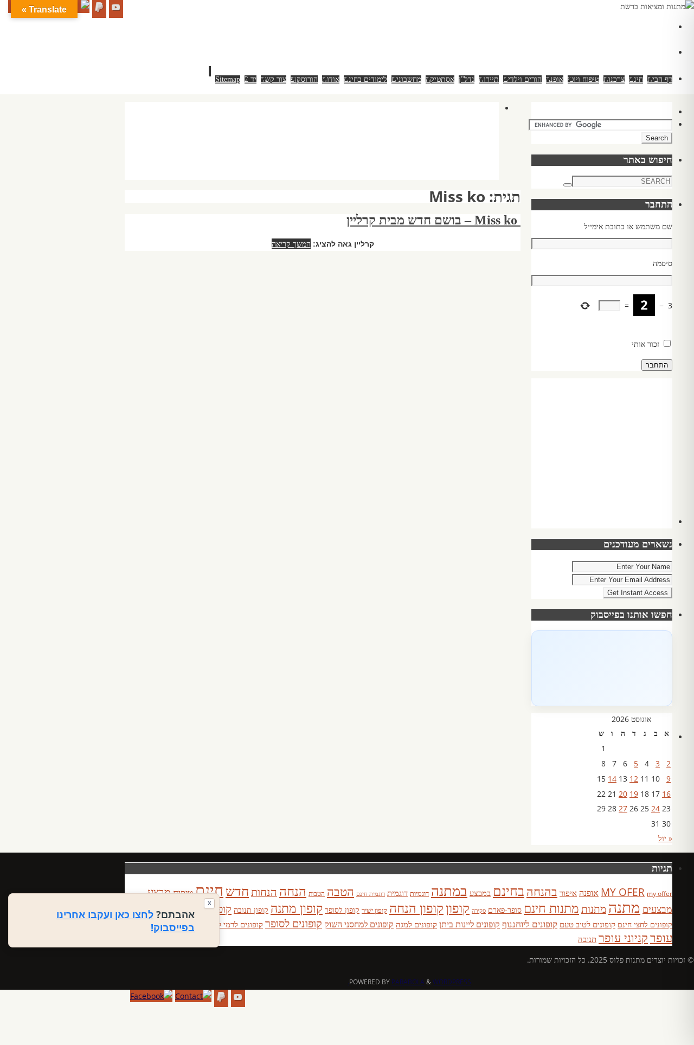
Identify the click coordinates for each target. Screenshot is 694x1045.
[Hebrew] (609, 25)
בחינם (508, 890)
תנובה (587, 939)
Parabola (408, 981)
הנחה (292, 891)
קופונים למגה (416, 924)
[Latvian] (653, 25)
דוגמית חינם (370, 894)
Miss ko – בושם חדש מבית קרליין (433, 220)
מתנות (593, 908)
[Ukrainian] (620, 38)
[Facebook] (151, 996)
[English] (588, 25)
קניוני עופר (623, 937)
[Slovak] (598, 38)
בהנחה (541, 891)
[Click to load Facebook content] (601, 668)
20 (623, 794)
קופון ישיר (374, 910)
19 (633, 794)
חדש (237, 891)
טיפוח (183, 892)
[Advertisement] (302, 151)
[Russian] (588, 38)
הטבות (317, 893)
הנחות (264, 892)
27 (623, 808)
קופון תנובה (251, 910)
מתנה (624, 906)
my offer (659, 893)
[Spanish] (609, 38)
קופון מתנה (297, 908)
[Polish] (664, 25)
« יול (665, 838)
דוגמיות (419, 893)
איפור (568, 892)
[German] (598, 25)
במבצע (480, 892)
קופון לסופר (342, 910)
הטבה (340, 891)
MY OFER (623, 892)
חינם (209, 890)
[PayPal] (99, 9)
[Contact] (193, 996)
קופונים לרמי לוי (238, 924)
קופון (458, 908)
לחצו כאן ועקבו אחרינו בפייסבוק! (125, 921)
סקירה (479, 910)
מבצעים (657, 908)
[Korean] (642, 25)
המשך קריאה (291, 243)
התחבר (657, 365)
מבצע (159, 892)
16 (666, 794)
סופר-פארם (505, 910)
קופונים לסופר (293, 923)
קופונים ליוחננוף (529, 924)
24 (655, 808)
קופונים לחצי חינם (645, 924)
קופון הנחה (416, 908)
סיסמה (662, 263)
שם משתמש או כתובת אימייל (628, 226)
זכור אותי (645, 344)
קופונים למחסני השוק (359, 924)
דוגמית (397, 892)
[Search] (567, 184)
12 (633, 778)
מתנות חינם (551, 908)
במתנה (449, 890)
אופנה (589, 893)
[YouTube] (116, 9)
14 (612, 778)
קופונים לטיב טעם (587, 924)
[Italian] (620, 25)
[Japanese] (631, 25)
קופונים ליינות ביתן (469, 924)
